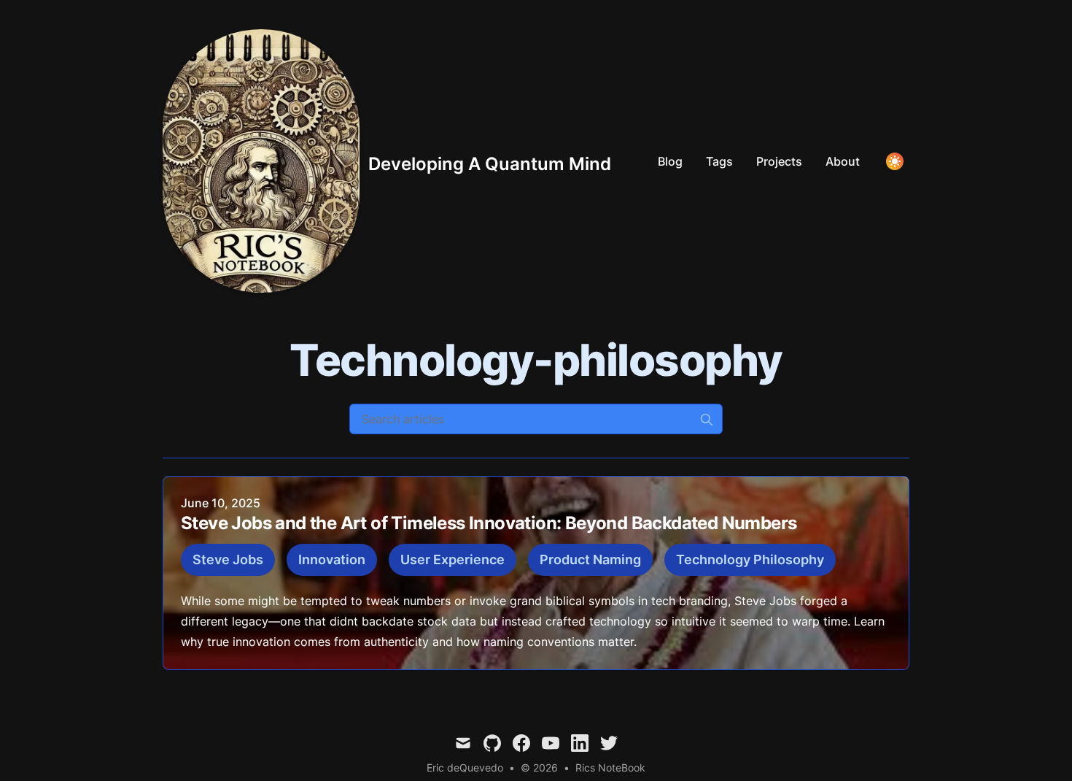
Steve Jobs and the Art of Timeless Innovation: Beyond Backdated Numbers (488, 523)
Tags (719, 161)
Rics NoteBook (610, 767)
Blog (670, 161)
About (843, 161)
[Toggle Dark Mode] (894, 161)
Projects (779, 161)
